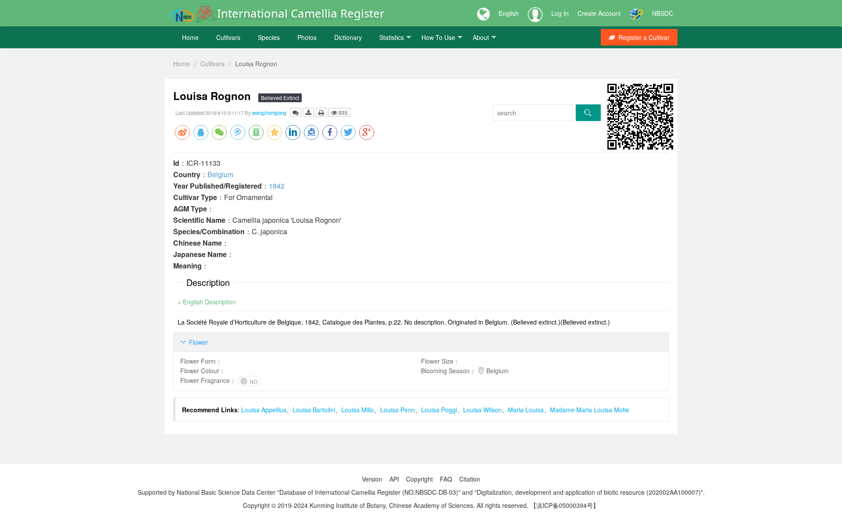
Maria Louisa (526, 409)
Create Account (599, 13)
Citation (469, 479)
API (394, 479)
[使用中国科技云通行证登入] (636, 13)
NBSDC (662, 13)
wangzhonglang (269, 112)
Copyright (419, 479)
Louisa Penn (397, 409)
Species (269, 37)
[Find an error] (295, 112)
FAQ (446, 479)
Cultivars (228, 37)
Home (190, 37)
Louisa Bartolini (314, 409)
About (481, 37)
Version (372, 479)
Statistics (391, 37)
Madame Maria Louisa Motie (589, 409)
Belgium (220, 174)
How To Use (438, 37)
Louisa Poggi (439, 409)
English (509, 13)
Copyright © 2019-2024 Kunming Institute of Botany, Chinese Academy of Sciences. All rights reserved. (385, 505)
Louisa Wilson (482, 409)
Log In (560, 13)
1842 (277, 186)
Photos (307, 37)
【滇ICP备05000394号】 (564, 505)
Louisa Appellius (263, 409)
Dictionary (348, 37)
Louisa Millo (357, 409)
